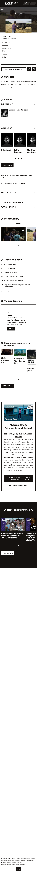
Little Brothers (5, 359)
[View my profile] (33, 3)
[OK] (18, 869)
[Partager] (29, 69)
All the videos (8, 553)
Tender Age (9, 433)
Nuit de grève (30, 369)
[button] (23, 230)
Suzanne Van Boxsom (9, 39)
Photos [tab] (18, 223)
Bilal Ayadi (6, 150)
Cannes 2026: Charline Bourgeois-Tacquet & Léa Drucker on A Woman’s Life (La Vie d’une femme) (14, 536)
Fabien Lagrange (18, 151)
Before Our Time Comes (19, 360)
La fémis (5, 45)
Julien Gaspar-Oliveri (24, 435)
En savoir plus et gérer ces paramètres (13, 864)
